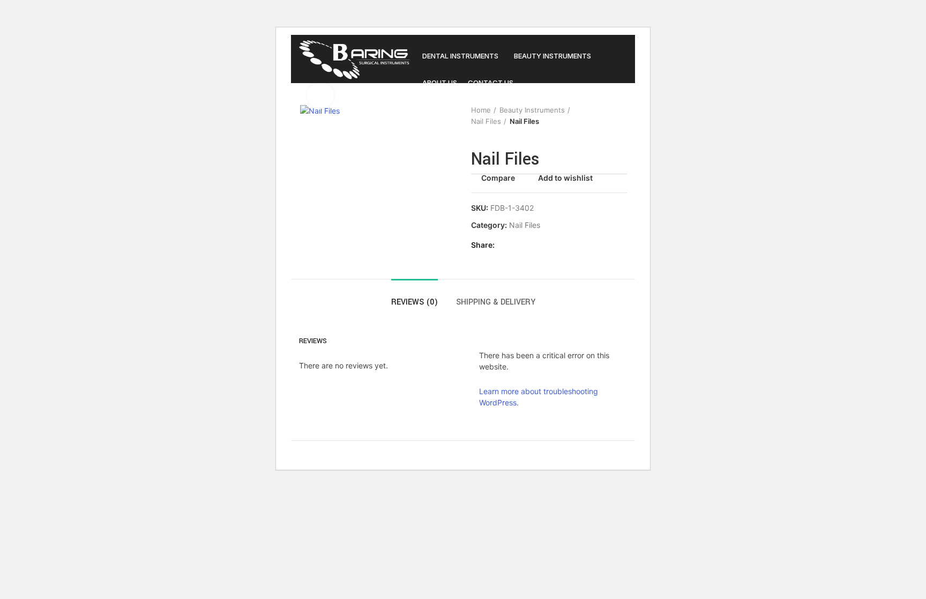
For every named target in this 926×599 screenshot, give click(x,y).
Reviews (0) (414, 302)
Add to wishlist (565, 178)
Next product (621, 115)
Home (481, 110)
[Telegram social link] (555, 245)
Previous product (600, 115)
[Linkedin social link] (542, 245)
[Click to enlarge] (320, 95)
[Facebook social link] (505, 245)
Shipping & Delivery (495, 302)
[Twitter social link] (518, 245)
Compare (498, 178)
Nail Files (486, 121)
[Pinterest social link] (530, 245)
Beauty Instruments (532, 110)
